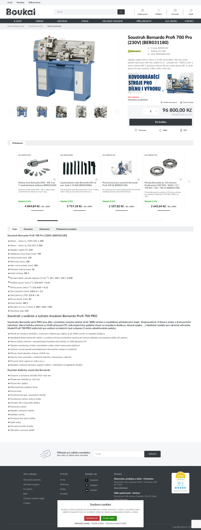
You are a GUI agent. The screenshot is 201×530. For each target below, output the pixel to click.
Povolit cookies (109, 518)
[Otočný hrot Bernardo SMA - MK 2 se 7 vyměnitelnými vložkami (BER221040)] (37, 167)
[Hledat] (121, 11)
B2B (25, 494)
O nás (10, 3)
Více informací (121, 488)
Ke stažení (27, 489)
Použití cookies (97, 523)
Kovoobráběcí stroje (16, 26)
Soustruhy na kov (36, 26)
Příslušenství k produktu (66, 229)
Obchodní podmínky (32, 480)
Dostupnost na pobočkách (138, 100)
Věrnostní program (31, 484)
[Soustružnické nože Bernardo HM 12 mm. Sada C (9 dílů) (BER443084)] (79, 167)
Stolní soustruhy (54, 26)
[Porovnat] (54, 179)
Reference (64, 484)
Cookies (26, 503)
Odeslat (152, 454)
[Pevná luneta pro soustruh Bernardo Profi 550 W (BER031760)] (121, 167)
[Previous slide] (9, 111)
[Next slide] (117, 111)
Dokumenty (44, 229)
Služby (63, 489)
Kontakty (20, 3)
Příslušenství (17, 143)
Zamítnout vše (92, 518)
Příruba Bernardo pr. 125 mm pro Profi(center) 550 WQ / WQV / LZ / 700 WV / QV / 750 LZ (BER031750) (162, 185)
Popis (14, 229)
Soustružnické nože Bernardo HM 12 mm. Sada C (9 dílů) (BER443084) (78, 184)
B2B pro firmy (34, 3)
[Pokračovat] (189, 181)
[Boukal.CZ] (20, 12)
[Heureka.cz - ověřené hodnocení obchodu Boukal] (180, 493)
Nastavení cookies (82, 523)
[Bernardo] (135, 51)
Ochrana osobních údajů (33, 498)
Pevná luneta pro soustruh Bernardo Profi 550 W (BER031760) (120, 184)
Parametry (28, 229)
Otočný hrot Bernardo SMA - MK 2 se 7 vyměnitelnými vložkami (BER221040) (37, 184)
